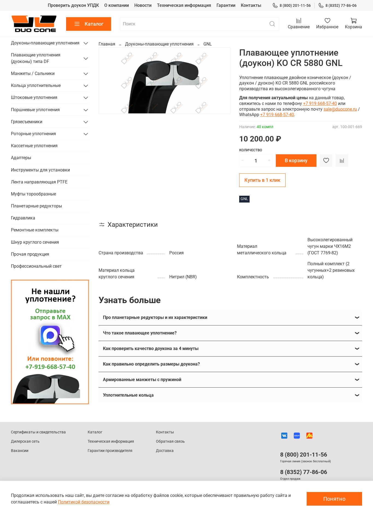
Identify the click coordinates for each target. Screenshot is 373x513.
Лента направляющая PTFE (39, 182)
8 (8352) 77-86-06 (341, 5)
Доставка (165, 450)
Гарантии (226, 5)
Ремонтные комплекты (34, 230)
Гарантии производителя (110, 450)
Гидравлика (23, 218)
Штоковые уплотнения (34, 97)
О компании (116, 5)
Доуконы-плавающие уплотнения (159, 44)
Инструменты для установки (40, 170)
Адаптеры (21, 157)
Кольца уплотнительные (36, 85)
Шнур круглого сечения (35, 242)
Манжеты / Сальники (33, 73)
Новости (143, 5)
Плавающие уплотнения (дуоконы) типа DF (35, 58)
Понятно (334, 499)
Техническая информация (184, 5)
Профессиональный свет (36, 266)
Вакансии (19, 450)
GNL (207, 44)
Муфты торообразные (33, 194)
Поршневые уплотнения (35, 109)
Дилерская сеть (25, 441)
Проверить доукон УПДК (73, 5)
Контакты (251, 5)
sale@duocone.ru (340, 109)
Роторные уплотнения (33, 133)
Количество (250, 150)
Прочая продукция (30, 254)
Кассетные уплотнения (34, 145)
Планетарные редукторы (36, 206)
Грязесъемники (26, 121)
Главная (107, 44)
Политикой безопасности (83, 502)
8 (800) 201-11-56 (295, 5)
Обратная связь (170, 441)
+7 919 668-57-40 (320, 103)
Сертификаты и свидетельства (38, 432)
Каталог (94, 24)
